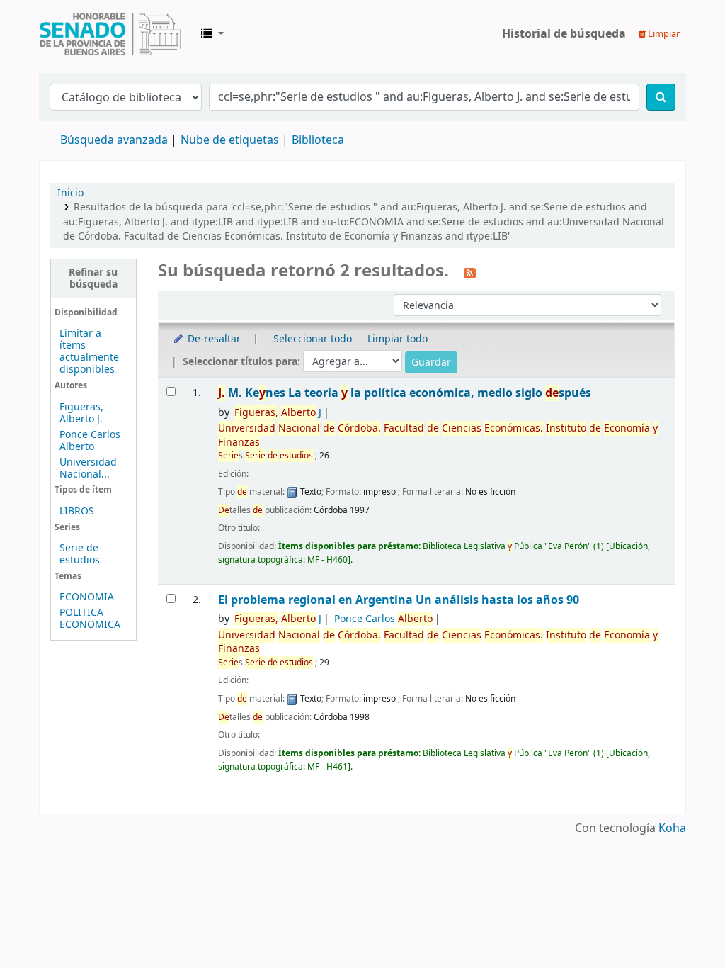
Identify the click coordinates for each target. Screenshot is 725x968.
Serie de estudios (79, 554)
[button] (212, 34)
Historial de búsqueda (564, 34)
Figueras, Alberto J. (81, 413)
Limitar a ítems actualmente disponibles (89, 351)
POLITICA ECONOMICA (89, 618)
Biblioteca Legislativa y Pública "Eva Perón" (110, 34)
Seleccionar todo (312, 339)
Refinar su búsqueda (93, 278)
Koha (672, 828)
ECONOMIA (86, 597)
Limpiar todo (397, 339)
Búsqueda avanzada (114, 140)
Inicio (70, 193)
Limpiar (663, 33)
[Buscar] (660, 97)
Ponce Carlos (383, 619)
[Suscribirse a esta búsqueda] (469, 272)
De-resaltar (213, 339)
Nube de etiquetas (230, 140)
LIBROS (76, 511)
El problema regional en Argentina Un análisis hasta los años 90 (398, 600)
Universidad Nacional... (88, 468)
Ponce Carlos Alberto (89, 440)
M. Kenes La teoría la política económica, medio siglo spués (404, 393)
